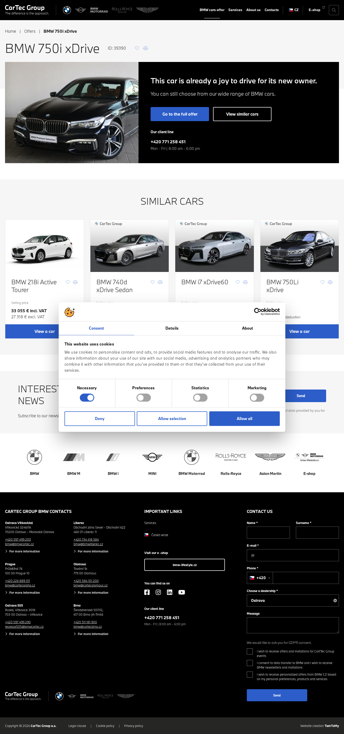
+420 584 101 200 (86, 581)
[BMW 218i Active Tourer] (44, 246)
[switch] (143, 398)
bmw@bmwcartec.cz (19, 544)
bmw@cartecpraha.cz (20, 585)
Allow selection (172, 418)
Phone (252, 568)
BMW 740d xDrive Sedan (114, 286)
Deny (100, 418)
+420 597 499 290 (18, 622)
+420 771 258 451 (168, 141)
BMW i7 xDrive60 (204, 282)
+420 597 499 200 (18, 539)
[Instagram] (158, 592)
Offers (30, 31)
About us (253, 10)
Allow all (244, 418)
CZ (296, 10)
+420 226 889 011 (17, 581)
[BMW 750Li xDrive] (299, 246)
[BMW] (67, 10)
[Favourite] (137, 48)
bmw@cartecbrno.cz (88, 626)
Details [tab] (172, 328)
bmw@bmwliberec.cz (88, 544)
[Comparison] (145, 48)
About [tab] (247, 328)
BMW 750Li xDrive (282, 286)
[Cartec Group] (27, 10)
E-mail (253, 545)
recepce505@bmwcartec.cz (24, 626)
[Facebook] (147, 592)
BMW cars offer (212, 10)
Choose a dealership (262, 591)
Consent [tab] (96, 328)
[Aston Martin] (147, 10)
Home (10, 31)
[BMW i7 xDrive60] (214, 246)
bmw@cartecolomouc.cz (91, 585)
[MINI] (81, 10)
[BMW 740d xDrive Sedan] (129, 246)
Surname (304, 523)
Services (235, 10)
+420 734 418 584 (86, 539)
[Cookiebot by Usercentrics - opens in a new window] (258, 311)
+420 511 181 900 (85, 622)
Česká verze (159, 535)
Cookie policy (105, 726)
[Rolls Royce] (122, 10)
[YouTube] (181, 592)
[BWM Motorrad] (99, 10)
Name (252, 523)
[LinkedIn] (169, 592)
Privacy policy (133, 726)
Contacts (272, 10)
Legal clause (77, 726)
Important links (163, 511)
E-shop (314, 10)
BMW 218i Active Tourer (34, 286)
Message (253, 613)
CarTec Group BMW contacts (38, 511)
